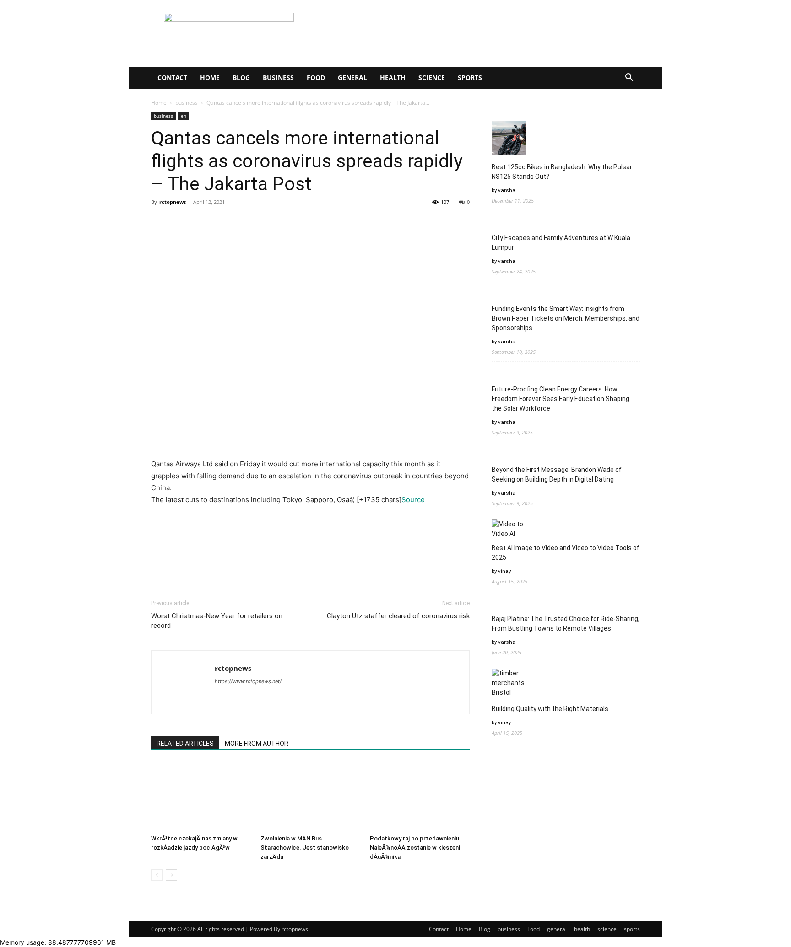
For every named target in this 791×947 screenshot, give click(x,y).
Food (316, 77)
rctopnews (172, 201)
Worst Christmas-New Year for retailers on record (216, 621)
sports (470, 77)
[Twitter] (181, 223)
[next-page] (171, 875)
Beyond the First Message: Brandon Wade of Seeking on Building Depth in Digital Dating (557, 474)
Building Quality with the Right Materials (550, 708)
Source (413, 499)
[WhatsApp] (223, 223)
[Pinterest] (202, 223)
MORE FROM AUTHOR (256, 743)
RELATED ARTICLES (185, 743)
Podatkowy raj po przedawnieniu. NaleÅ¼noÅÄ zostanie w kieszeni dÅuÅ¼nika (415, 847)
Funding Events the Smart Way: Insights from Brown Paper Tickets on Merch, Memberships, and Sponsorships (565, 318)
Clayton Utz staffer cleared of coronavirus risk (398, 616)
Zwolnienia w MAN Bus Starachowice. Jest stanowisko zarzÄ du (304, 847)
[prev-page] (157, 875)
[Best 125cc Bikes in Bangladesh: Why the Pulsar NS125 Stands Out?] (509, 139)
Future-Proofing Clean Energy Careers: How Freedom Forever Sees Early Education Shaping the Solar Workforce (560, 398)
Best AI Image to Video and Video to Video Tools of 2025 (565, 552)
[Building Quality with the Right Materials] (509, 683)
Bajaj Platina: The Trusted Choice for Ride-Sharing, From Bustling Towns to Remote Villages (565, 623)
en (183, 115)
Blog (241, 77)
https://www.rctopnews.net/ (248, 681)
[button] (629, 78)
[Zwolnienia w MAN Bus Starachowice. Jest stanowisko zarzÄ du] (310, 796)
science (431, 77)
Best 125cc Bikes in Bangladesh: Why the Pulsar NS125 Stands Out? (562, 171)
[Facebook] (160, 223)
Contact (172, 77)
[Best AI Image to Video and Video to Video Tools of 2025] (509, 529)
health (393, 77)
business (278, 77)
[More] (245, 223)
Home (210, 77)
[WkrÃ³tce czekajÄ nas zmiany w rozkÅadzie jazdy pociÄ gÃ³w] (201, 796)
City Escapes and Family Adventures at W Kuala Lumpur (561, 242)
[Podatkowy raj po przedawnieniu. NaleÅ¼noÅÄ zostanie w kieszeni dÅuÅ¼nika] (420, 796)
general (352, 77)
